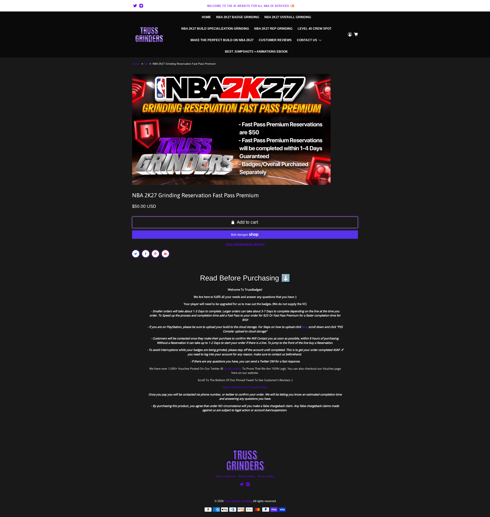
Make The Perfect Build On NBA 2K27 (222, 40)
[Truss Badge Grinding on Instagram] (141, 6)
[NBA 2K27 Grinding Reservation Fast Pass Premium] (231, 129)
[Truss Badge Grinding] (149, 34)
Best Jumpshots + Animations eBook (256, 51)
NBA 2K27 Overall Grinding (287, 17)
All (146, 64)
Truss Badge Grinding (238, 501)
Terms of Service (226, 476)
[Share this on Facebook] (145, 253)
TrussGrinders (232, 368)
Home (206, 17)
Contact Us (307, 40)
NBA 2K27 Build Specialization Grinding (215, 28)
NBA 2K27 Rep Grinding (273, 28)
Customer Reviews (275, 40)
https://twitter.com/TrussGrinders (245, 387)
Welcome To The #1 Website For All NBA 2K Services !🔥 (251, 6)
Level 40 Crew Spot (315, 28)
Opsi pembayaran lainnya (245, 244)
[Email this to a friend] (165, 253)
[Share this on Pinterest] (155, 253)
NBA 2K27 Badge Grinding (237, 17)
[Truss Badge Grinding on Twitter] (135, 6)
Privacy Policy (266, 476)
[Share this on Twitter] (135, 253)
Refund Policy (246, 476)
